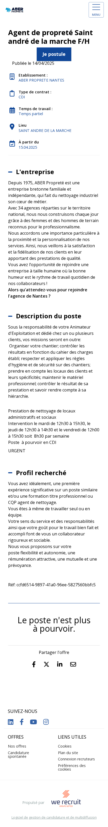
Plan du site (68, 752)
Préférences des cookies (72, 767)
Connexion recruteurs (76, 758)
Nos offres (17, 746)
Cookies (65, 746)
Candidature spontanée (18, 754)
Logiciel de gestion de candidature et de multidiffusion (54, 817)
